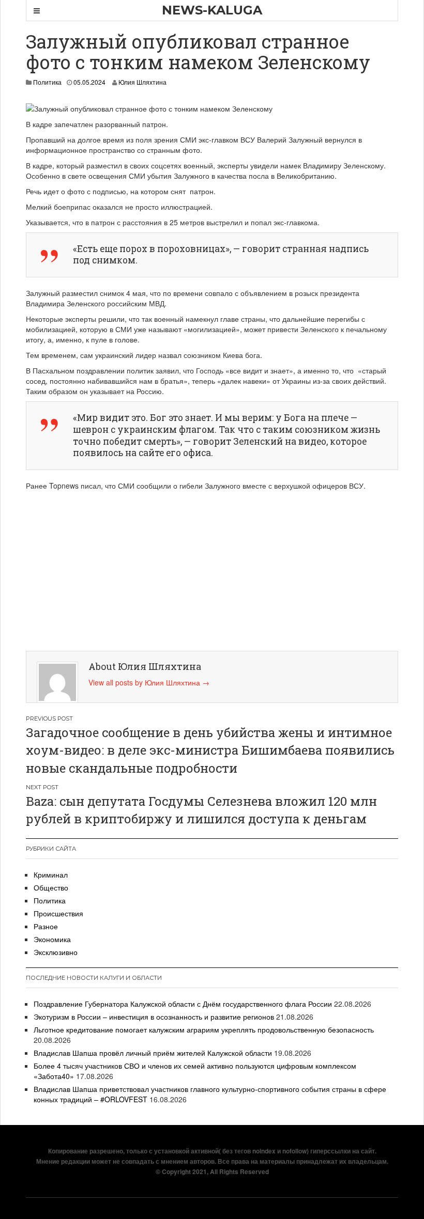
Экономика (52, 939)
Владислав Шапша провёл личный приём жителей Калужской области (153, 1053)
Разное (46, 926)
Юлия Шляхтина (142, 81)
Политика (47, 81)
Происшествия (58, 913)
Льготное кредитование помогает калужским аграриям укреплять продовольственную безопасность (204, 1029)
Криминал (51, 874)
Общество (51, 887)
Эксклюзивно (56, 952)
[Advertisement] (214, 568)
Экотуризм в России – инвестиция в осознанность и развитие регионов (154, 1016)
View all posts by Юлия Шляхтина (148, 682)
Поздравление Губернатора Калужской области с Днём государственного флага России (183, 1003)
